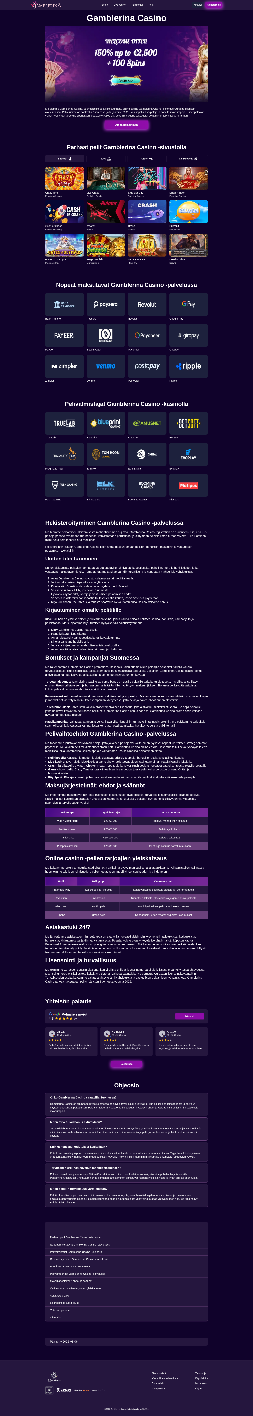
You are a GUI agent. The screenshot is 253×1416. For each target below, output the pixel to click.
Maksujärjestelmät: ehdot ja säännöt (71, 1281)
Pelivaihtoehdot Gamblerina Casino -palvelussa (77, 1273)
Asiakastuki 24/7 (59, 1295)
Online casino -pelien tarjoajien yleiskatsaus (75, 1288)
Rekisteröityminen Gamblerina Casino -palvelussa (79, 1259)
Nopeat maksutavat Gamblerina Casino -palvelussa (80, 1244)
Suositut (62, 158)
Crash (144, 158)
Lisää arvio (189, 1016)
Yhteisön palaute (60, 1310)
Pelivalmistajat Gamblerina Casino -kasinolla (76, 1252)
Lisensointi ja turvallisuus (64, 1302)
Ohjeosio (55, 1317)
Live (103, 158)
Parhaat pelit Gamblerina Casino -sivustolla (75, 1237)
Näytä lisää (126, 1064)
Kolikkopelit (186, 158)
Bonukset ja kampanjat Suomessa (70, 1266)
